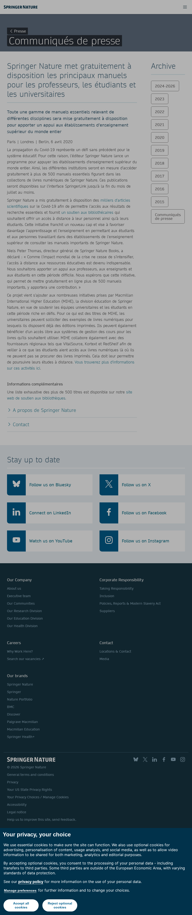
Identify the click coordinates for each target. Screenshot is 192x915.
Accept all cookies (21, 905)
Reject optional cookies (60, 905)
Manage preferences (20, 890)
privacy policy (30, 881)
